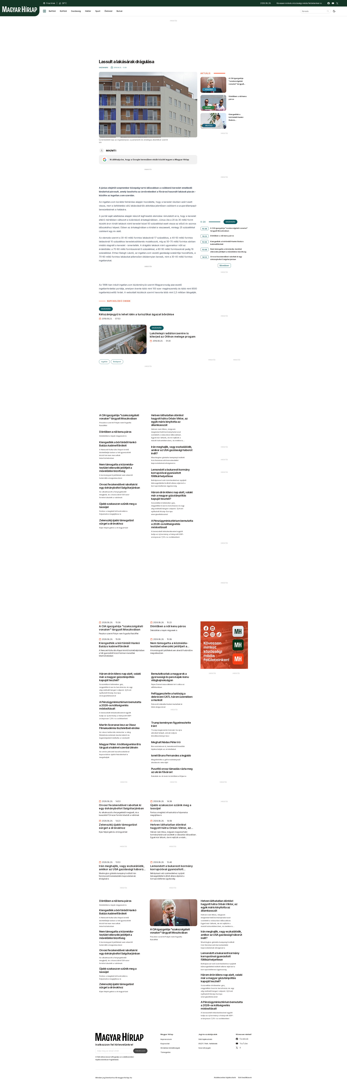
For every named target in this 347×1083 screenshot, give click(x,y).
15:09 (204, 242)
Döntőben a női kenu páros (238, 97)
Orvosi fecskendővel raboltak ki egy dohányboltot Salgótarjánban (226, 257)
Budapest (117, 362)
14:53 (204, 257)
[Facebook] (328, 3)
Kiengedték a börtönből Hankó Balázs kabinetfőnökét (236, 118)
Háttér (88, 11)
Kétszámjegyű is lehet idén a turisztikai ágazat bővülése (136, 314)
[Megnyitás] (44, 11)
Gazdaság (76, 11)
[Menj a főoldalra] (19, 9)
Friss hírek (50, 3)
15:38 (204, 229)
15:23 (204, 236)
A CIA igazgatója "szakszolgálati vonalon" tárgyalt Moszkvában (236, 82)
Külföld (63, 11)
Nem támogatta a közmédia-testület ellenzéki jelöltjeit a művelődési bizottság (228, 250)
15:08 (204, 249)
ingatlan (104, 362)
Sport (97, 11)
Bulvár (120, 11)
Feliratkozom (140, 1051)
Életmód (108, 11)
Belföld (52, 11)
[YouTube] (333, 3)
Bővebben (224, 265)
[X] (337, 3)
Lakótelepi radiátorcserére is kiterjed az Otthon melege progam (172, 335)
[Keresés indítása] (328, 11)
